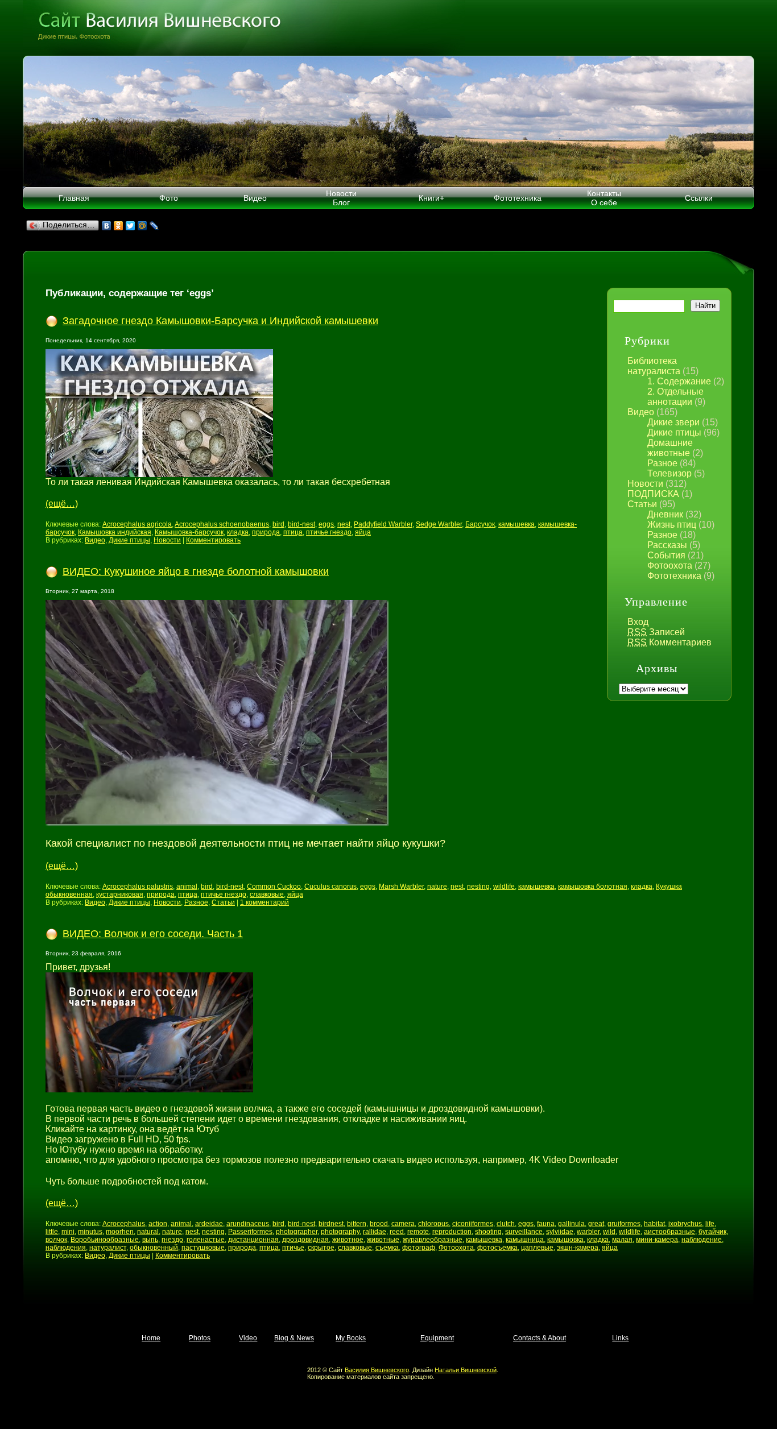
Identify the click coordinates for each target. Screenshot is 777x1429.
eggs (326, 524)
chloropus (433, 1224)
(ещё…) (62, 503)
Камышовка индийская (114, 532)
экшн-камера (577, 1248)
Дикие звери (673, 422)
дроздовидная (305, 1240)
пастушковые (203, 1248)
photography (340, 1232)
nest (343, 524)
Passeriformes (250, 1232)
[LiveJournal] (154, 225)
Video (248, 1338)
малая (622, 1240)
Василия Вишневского (377, 1369)
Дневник (665, 514)
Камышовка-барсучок (189, 532)
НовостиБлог (341, 198)
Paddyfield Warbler (383, 524)
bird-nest (301, 524)
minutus (90, 1232)
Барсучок (480, 524)
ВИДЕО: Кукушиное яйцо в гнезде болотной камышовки (196, 571)
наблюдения (66, 1248)
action (157, 1224)
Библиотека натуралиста (653, 366)
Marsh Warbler (401, 886)
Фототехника (518, 197)
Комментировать (213, 540)
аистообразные (669, 1232)
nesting (478, 886)
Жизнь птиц (671, 524)
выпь (150, 1240)
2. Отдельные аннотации (675, 397)
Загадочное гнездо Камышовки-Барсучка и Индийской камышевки (220, 320)
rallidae (374, 1232)
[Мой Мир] (142, 225)
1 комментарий (264, 902)
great (596, 1224)
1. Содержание (679, 381)
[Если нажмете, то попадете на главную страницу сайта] (388, 28)
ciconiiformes (472, 1224)
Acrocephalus (123, 1224)
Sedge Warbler (439, 524)
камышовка (565, 1240)
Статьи (642, 504)
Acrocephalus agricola (137, 524)
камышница (525, 1240)
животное (347, 1240)
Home (151, 1338)
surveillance (524, 1232)
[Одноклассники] (119, 225)
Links (620, 1338)
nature (437, 886)
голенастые (206, 1240)
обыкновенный (154, 1248)
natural (148, 1232)
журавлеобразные (432, 1240)
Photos (199, 1338)
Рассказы (667, 545)
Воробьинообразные (105, 1240)
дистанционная (253, 1240)
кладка (238, 532)
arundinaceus (247, 1224)
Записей (656, 632)
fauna (546, 1224)
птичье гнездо (329, 532)
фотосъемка (497, 1248)
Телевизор (669, 473)
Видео (255, 197)
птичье (293, 1248)
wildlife (504, 886)
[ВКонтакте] (107, 225)
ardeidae (209, 1224)
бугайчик (712, 1232)
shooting (488, 1232)
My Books (351, 1338)
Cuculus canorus (330, 886)
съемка (387, 1248)
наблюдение (701, 1240)
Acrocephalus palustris (137, 886)
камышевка (516, 524)
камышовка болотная (592, 886)
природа (266, 532)
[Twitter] (131, 225)
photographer (296, 1232)
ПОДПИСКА (653, 494)
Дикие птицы (674, 432)
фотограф (418, 1248)
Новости (645, 483)
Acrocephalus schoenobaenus (222, 524)
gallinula (571, 1224)
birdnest (331, 1224)
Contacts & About (539, 1338)
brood (379, 1224)
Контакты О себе (604, 198)
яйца (363, 532)
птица (293, 532)
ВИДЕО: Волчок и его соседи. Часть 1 (153, 933)
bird (278, 524)
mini (68, 1232)
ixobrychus (685, 1224)
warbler (588, 1232)
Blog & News (294, 1338)
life (709, 1224)
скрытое (321, 1248)
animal (186, 886)
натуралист (107, 1248)
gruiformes (623, 1224)
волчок (56, 1240)
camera (403, 1224)
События (666, 555)
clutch (506, 1224)
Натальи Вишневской (466, 1369)
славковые (267, 894)
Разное (662, 463)
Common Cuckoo (274, 886)
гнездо (172, 1240)
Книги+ (431, 197)
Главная (74, 197)
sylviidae (559, 1232)
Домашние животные (670, 448)
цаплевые (537, 1248)
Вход (637, 622)
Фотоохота (669, 565)
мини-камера (657, 1240)
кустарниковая (119, 894)
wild (609, 1232)
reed (397, 1232)
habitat (654, 1224)
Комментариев (669, 642)
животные (383, 1240)
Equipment (437, 1338)
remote (418, 1232)
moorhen (120, 1232)
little (52, 1232)
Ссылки (699, 197)
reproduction (452, 1232)
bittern (356, 1224)
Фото (168, 197)
